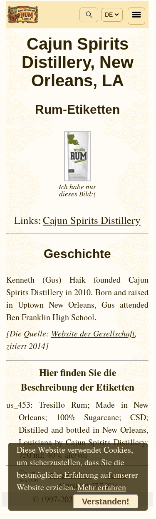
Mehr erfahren (101, 487)
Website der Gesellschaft (93, 333)
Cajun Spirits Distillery (92, 220)
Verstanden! (105, 501)
